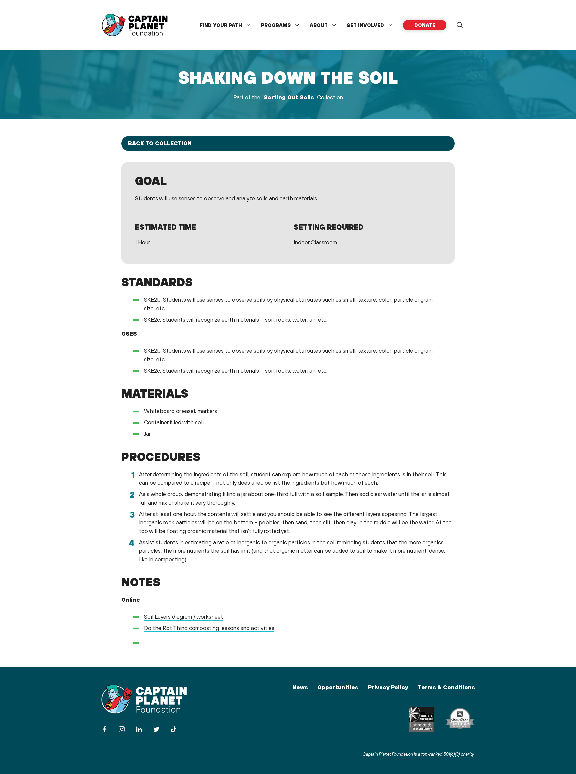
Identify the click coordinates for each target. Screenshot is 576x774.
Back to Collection (160, 143)
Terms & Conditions (446, 687)
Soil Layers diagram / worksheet (183, 616)
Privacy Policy (388, 687)
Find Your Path (221, 25)
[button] (459, 25)
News (300, 687)
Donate (424, 25)
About (319, 25)
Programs (276, 25)
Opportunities (337, 687)
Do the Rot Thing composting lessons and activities (209, 628)
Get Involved (365, 25)
